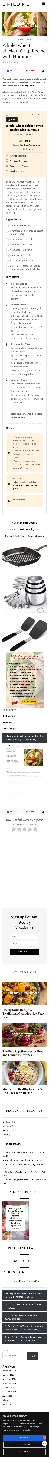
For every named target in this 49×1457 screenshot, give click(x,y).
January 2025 (8, 1375)
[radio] (13, 830)
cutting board (18, 485)
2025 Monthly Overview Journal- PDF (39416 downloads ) (21, 1317)
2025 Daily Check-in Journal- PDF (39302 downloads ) (23, 1306)
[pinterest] (14, 1272)
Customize (24, 1445)
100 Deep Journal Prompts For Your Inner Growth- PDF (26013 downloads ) (23, 1295)
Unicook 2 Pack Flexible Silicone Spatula (24, 536)
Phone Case (7, 1130)
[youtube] (9, 1272)
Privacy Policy (27, 86)
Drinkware (7, 1122)
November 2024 (9, 1383)
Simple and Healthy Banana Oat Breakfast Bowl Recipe (23, 1091)
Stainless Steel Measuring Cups (24, 529)
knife (35, 482)
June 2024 (6, 1404)
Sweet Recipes (9, 728)
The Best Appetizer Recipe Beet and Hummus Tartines (22, 1053)
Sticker (5, 1135)
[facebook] (4, 1272)
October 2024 (8, 1387)
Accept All (24, 1438)
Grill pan (15, 482)
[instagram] (19, 1272)
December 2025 (9, 1371)
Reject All (24, 1452)
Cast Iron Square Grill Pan (24, 523)
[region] (24, 1434)
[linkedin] (23, 1272)
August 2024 (7, 1396)
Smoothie (7, 722)
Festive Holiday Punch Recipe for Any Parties (22, 1160)
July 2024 (6, 1400)
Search (5, 1350)
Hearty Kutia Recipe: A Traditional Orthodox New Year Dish (23, 1013)
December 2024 (9, 1379)
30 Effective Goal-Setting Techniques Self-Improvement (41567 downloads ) (23, 1339)
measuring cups (31, 485)
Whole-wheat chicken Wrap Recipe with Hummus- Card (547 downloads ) (24, 738)
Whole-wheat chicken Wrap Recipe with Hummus (23, 50)
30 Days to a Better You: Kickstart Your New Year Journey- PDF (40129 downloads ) (24, 1328)
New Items (7, 1126)
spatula (15, 489)
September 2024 (9, 1392)
